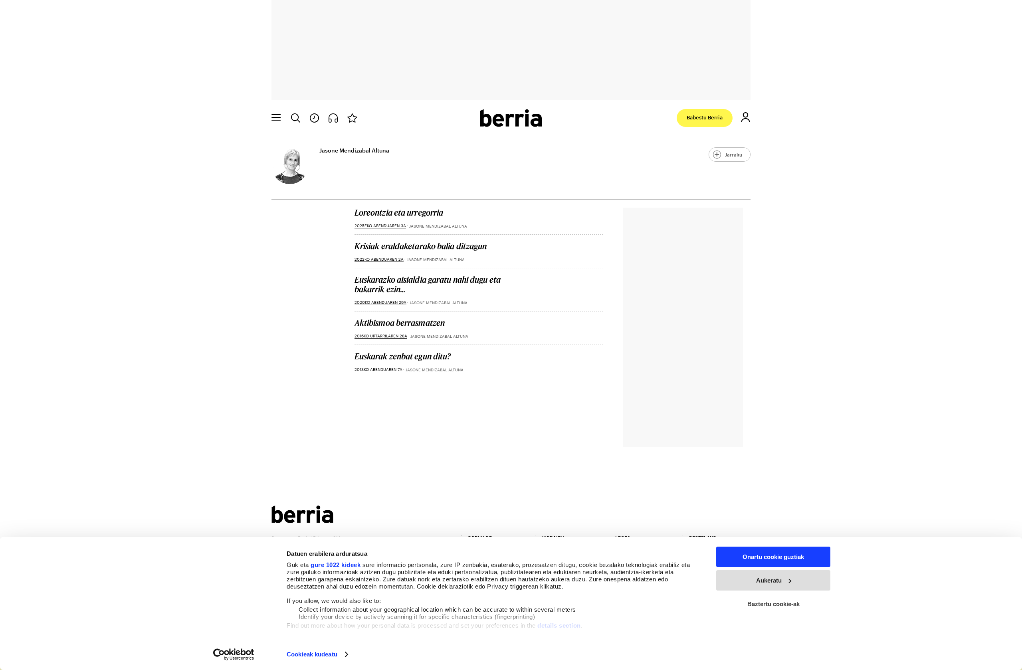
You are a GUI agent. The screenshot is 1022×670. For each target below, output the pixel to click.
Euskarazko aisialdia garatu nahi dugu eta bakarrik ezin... (428, 284)
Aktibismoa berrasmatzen (400, 322)
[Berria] (302, 520)
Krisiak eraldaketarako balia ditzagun (421, 246)
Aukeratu (769, 580)
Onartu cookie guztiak (773, 556)
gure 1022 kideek (335, 564)
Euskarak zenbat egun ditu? (403, 356)
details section (559, 625)
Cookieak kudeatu (312, 654)
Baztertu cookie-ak (773, 604)
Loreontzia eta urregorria (399, 212)
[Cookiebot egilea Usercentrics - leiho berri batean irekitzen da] (234, 654)
